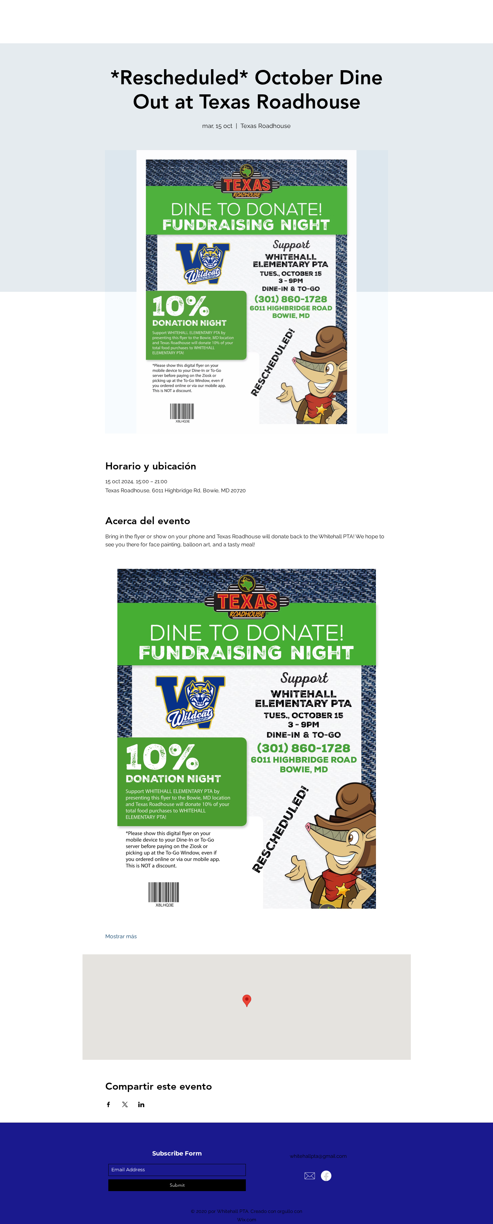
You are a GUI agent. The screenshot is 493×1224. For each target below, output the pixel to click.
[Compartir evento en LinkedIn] (141, 1104)
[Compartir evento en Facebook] (108, 1104)
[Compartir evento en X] (125, 1104)
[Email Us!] (309, 1175)
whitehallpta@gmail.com (318, 1156)
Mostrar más (121, 936)
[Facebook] (326, 1175)
